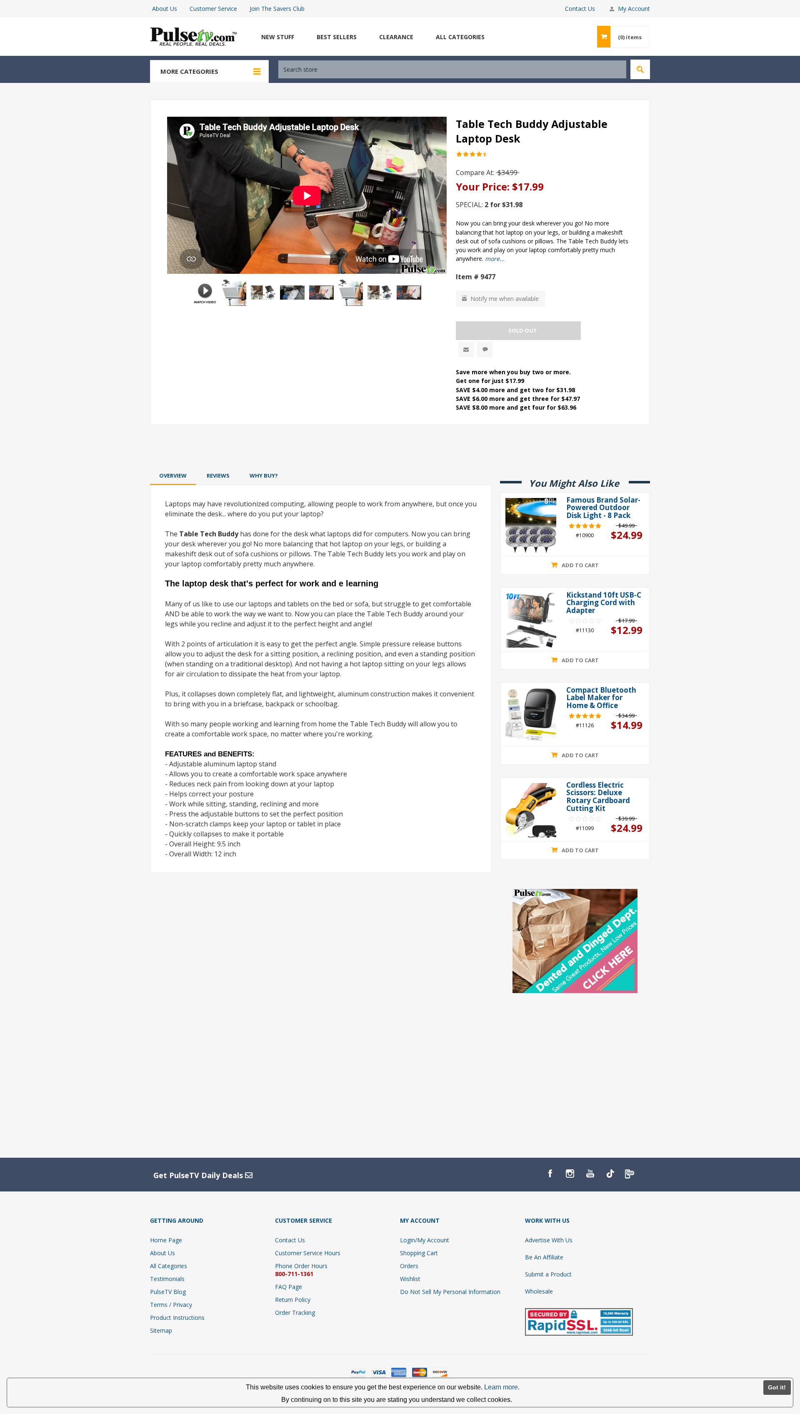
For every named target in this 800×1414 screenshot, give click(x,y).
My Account (634, 9)
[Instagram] (570, 1173)
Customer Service (213, 9)
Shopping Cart (419, 1253)
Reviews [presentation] (218, 475)
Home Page (166, 1240)
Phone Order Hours (301, 1266)
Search (640, 69)
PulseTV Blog (168, 1292)
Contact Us (580, 9)
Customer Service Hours (307, 1253)
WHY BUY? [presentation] (264, 475)
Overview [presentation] (173, 475)
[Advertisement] (400, 447)
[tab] (173, 475)
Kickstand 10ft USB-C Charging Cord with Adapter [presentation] (603, 603)
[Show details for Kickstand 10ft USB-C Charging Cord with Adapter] (530, 620)
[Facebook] (550, 1173)
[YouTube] (590, 1173)
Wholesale (539, 1291)
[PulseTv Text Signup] (630, 1173)
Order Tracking (295, 1312)
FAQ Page (288, 1287)
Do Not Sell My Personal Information (450, 1292)
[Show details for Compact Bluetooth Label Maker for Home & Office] (530, 715)
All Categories (168, 1266)
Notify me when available (504, 299)
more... (495, 259)
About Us (164, 9)
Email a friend (466, 349)
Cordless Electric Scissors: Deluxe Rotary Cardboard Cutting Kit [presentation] (598, 797)
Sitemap (161, 1330)
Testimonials (167, 1279)
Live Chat (484, 349)
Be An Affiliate (544, 1257)
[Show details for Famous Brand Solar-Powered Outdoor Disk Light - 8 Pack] (530, 525)
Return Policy (292, 1300)
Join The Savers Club (277, 9)
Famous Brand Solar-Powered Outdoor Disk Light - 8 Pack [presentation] (603, 508)
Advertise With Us (548, 1240)
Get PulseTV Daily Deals (199, 1175)
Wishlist (410, 1279)
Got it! (777, 1387)
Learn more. (502, 1387)
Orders (409, 1266)
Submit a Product (548, 1274)
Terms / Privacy (171, 1305)
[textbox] (452, 69)
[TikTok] (610, 1173)
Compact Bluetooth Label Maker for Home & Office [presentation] (601, 698)
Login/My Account (424, 1240)
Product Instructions (177, 1317)
